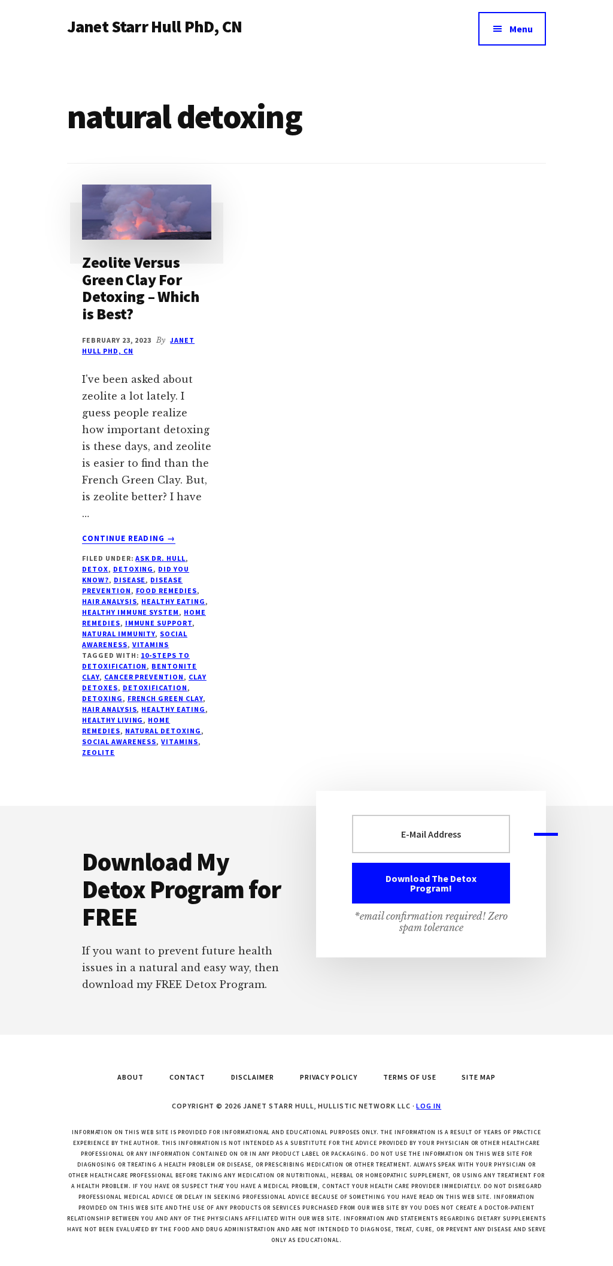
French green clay (165, 698)
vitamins (150, 644)
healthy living (112, 719)
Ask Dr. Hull (160, 558)
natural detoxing (163, 730)
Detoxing (133, 568)
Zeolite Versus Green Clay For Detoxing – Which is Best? (140, 288)
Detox (95, 568)
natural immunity (118, 633)
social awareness (119, 741)
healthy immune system (130, 612)
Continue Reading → (128, 538)
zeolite (98, 752)
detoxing (102, 698)
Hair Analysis (109, 601)
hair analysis (109, 709)
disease (130, 579)
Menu (521, 29)
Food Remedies (166, 590)
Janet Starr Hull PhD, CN (154, 26)
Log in (428, 1105)
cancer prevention (144, 676)
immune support (158, 622)
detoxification (155, 687)
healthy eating (173, 709)
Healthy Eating (173, 601)
